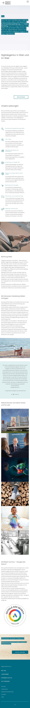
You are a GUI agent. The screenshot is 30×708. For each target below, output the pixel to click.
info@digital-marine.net (6, 677)
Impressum (5, 689)
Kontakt (4, 686)
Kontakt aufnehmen (20, 652)
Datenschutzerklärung (7, 691)
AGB (3, 697)
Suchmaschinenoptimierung (10, 24)
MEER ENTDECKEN (21, 97)
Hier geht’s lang (23, 39)
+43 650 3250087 (5, 674)
